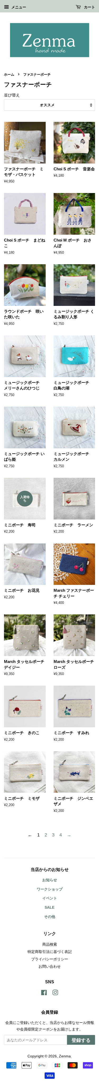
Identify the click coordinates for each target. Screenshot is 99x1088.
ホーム (9, 74)
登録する (81, 1040)
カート (89, 7)
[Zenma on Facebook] (44, 993)
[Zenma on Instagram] (55, 993)
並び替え (12, 95)
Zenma (65, 1056)
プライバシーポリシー (49, 959)
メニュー (18, 7)
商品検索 (49, 944)
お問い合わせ (50, 966)
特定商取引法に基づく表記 (49, 952)
